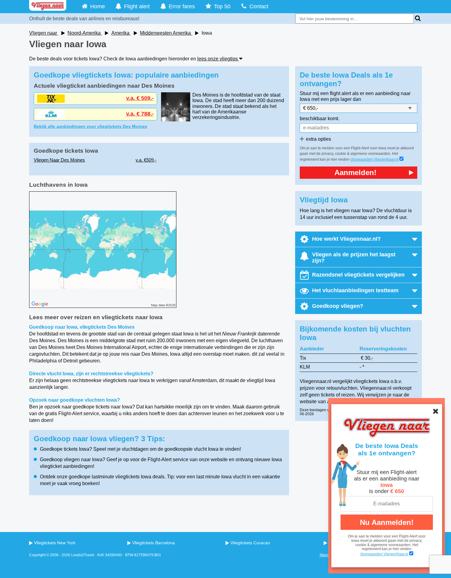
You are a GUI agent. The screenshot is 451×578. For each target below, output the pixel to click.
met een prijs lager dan (336, 99)
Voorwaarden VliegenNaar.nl (384, 554)
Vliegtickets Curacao (250, 542)
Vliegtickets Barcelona (153, 542)
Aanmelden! (355, 172)
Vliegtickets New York (54, 542)
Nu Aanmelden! (387, 522)
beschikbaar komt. (319, 118)
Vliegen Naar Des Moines (59, 160)
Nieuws (326, 555)
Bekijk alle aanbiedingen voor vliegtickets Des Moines (90, 126)
